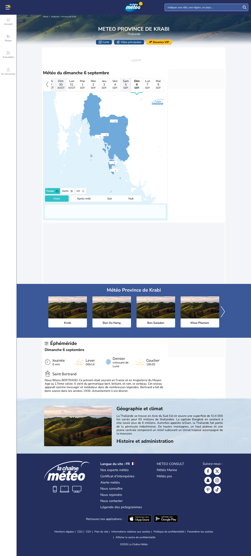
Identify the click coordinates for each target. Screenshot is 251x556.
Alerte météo (110, 482)
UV (78, 191)
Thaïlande (55, 16)
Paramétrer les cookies (200, 531)
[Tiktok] (217, 489)
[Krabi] (101, 134)
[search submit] (244, 7)
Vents (65, 191)
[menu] (8, 7)
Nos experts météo (114, 470)
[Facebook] (208, 471)
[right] (223, 312)
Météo (45, 16)
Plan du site (101, 531)
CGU (80, 531)
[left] (47, 85)
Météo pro (164, 476)
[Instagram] (217, 480)
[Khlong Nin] (110, 170)
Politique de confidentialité (169, 531)
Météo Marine (167, 470)
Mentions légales (64, 531)
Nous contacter (111, 501)
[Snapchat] (208, 480)
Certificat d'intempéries (117, 476)
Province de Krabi (69, 16)
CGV (88, 531)
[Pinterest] (208, 489)
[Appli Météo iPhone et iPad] (139, 519)
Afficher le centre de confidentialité (135, 537)
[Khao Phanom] (110, 121)
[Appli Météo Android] (166, 519)
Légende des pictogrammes (121, 507)
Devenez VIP (161, 42)
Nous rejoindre (111, 495)
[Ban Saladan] (109, 162)
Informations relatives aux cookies (130, 531)
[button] (101, 134)
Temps (50, 191)
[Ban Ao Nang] (95, 136)
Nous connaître (111, 488)
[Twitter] (217, 471)
